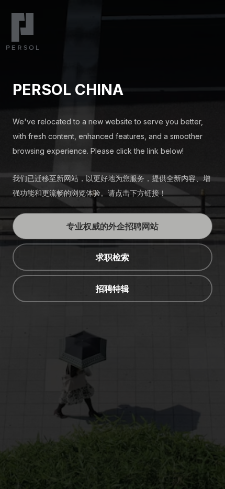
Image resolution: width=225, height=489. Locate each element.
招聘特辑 (112, 288)
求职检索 (112, 257)
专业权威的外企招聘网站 (112, 226)
